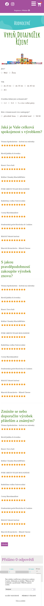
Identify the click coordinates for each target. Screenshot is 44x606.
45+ (5, 90)
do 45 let (31, 86)
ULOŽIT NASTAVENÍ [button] (12, 595)
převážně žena (10, 116)
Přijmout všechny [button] (29, 595)
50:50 (38, 116)
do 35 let (19, 86)
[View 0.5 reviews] (22, 572)
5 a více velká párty (26, 103)
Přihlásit (24, 10)
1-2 (5, 103)
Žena (14, 73)
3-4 (12, 103)
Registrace (17, 10)
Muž (5, 73)
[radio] (2, 145)
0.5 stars (31, 569)
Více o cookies (20, 601)
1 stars (11, 569)
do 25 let (7, 86)
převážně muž (26, 116)
